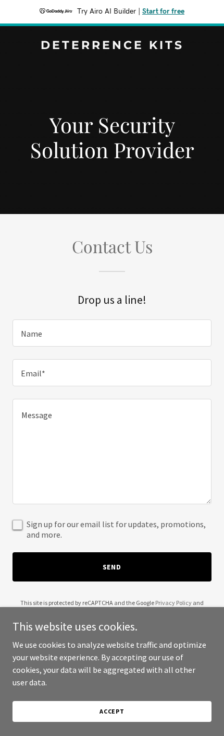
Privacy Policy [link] (173, 603)
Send (112, 567)
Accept (112, 711)
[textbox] (112, 333)
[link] (112, 46)
